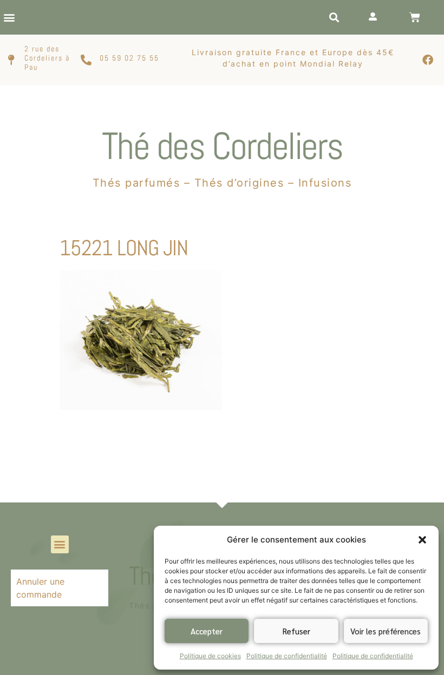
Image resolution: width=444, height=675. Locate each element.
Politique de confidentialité (286, 656)
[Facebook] (428, 60)
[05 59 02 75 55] (86, 60)
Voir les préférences (385, 631)
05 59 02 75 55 (129, 58)
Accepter (207, 631)
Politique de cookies (210, 656)
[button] (422, 539)
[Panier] (414, 17)
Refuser (296, 631)
